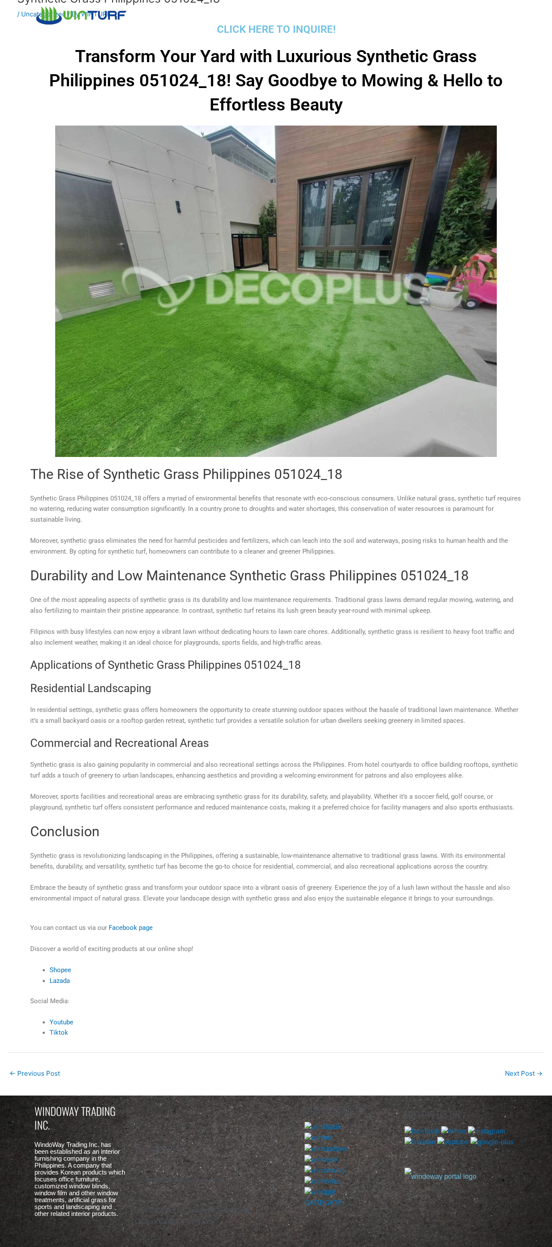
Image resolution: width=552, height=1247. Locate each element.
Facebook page (131, 928)
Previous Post (34, 1073)
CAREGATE (323, 1202)
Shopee (60, 970)
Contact (482, 14)
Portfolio (348, 14)
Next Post (524, 1073)
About (279, 14)
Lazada (60, 981)
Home (214, 14)
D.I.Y (416, 14)
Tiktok (59, 1032)
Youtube (61, 1022)
